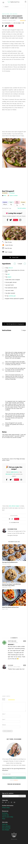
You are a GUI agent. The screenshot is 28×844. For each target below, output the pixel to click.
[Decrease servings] (25, 264)
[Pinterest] (12, 802)
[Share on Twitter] (6, 26)
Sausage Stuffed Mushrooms (10, 562)
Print (5, 195)
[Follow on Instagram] (20, 220)
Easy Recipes (13, 13)
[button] (2, 193)
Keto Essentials (6, 828)
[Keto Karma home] (14, 836)
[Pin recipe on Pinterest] (14, 233)
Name (4, 714)
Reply (24, 665)
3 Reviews (12, 193)
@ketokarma (14, 472)
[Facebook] (3, 802)
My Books (5, 813)
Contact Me (5, 815)
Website (4, 724)
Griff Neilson (12, 641)
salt (9, 274)
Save (12, 26)
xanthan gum (12, 296)
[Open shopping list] (25, 2)
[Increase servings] (15, 264)
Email (3, 719)
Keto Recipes (5, 829)
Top (23, 835)
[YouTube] (14, 802)
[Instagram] (9, 802)
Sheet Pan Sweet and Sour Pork (10, 607)
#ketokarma (9, 474)
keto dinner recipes (14, 506)
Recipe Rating (3, 699)
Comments (14, 515)
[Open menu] (3, 2)
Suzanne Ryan (15, 522)
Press (3, 818)
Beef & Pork (5, 13)
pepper (9, 277)
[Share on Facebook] (2, 26)
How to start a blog (7, 817)
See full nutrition (22, 208)
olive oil (10, 267)
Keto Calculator (6, 826)
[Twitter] (6, 802)
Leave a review (13, 195)
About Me (5, 824)
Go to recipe (17, 23)
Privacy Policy (6, 807)
